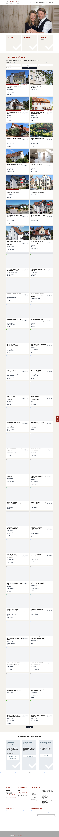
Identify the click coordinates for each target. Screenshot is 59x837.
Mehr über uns (29, 756)
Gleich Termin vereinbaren (12, 757)
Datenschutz (41, 833)
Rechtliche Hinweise (48, 833)
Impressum (35, 833)
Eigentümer (28, 2)
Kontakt (51, 2)
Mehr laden (29, 727)
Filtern (29, 67)
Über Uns (35, 2)
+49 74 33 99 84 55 (11, 794)
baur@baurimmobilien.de (11, 797)
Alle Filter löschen (49, 62)
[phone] (57, 417)
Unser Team (46, 755)
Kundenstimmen (43, 2)
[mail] (57, 420)
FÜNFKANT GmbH (18, 835)
